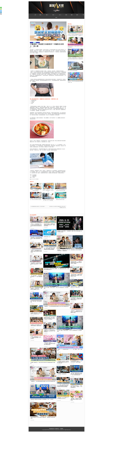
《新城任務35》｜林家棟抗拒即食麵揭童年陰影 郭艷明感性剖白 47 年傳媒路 (36, 264)
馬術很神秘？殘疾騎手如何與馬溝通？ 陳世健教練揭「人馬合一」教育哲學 (42, 399)
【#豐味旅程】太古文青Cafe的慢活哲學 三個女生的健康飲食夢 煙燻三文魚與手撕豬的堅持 (63, 362)
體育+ (72, 14)
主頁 (35, 14)
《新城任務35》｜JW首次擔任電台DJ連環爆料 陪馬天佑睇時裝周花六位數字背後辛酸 (49, 331)
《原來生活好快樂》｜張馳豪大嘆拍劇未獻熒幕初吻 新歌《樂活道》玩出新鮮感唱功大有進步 (76, 275)
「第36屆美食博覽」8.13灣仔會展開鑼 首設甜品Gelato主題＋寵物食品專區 (36, 276)
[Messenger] (1, 11)
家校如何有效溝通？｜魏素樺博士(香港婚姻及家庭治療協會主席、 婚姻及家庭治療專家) (49, 225)
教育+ (53, 14)
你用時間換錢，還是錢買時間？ (62, 373)
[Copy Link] (1, 14)
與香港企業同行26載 (47, 236)
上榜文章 (31, 42)
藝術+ (77, 14)
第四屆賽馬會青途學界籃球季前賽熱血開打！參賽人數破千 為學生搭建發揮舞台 (36, 301)
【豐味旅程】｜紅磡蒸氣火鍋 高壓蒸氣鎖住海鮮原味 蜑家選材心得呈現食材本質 (76, 399)
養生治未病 (37, 42)
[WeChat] (1, 9)
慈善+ (56, 17)
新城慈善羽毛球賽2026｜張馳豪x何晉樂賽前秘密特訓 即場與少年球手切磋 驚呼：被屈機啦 (76, 262)
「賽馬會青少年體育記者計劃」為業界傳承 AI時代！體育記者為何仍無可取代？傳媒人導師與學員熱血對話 (76, 374)
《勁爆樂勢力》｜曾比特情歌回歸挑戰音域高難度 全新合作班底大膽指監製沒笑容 (56, 306)
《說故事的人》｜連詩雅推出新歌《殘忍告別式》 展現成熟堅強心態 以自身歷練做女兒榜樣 (76, 311)
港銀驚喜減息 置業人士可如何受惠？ (38, 206)
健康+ (41, 14)
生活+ (60, 14)
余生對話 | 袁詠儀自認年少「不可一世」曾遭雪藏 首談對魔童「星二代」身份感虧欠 (36, 337)
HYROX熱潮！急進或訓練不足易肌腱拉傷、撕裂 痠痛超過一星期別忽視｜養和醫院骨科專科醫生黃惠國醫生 (49, 248)
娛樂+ (66, 14)
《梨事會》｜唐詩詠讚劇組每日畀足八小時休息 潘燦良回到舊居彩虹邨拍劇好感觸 (36, 251)
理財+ (47, 14)
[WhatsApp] (1, 7)
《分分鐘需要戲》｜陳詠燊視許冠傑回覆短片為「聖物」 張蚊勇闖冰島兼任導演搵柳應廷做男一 (76, 299)
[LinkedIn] (1, 12)
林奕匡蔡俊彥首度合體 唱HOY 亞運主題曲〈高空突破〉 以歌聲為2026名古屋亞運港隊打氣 (76, 386)
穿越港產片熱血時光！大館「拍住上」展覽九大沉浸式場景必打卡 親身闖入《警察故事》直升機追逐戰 (50, 318)
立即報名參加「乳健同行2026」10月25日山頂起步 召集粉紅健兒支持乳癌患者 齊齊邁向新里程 (49, 343)
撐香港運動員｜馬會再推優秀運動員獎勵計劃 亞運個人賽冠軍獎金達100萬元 (36, 238)
